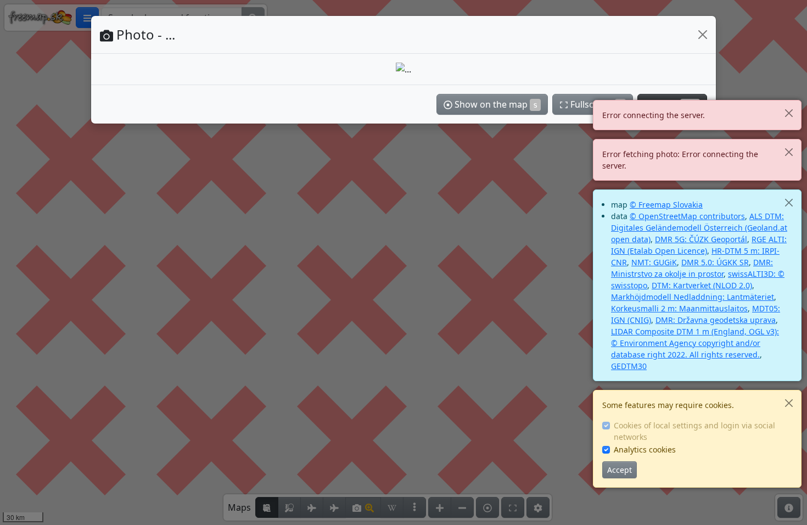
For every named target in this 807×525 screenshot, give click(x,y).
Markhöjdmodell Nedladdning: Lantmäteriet (692, 297)
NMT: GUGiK (654, 262)
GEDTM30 (629, 366)
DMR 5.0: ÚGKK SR (715, 262)
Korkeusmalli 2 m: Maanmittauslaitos (679, 308)
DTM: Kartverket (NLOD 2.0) (702, 285)
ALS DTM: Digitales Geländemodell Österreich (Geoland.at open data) (699, 227)
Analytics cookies (645, 449)
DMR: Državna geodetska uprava (715, 320)
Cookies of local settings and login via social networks (694, 431)
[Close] (788, 113)
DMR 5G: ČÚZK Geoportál (701, 239)
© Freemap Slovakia (666, 204)
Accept (619, 470)
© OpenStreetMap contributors (687, 216)
